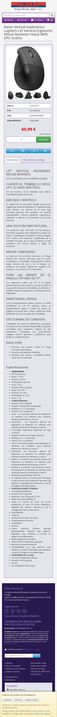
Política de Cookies (42, 713)
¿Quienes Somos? (12, 671)
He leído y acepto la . (23, 649)
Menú (10, 20)
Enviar (36, 655)
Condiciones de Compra (15, 668)
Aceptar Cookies (31, 700)
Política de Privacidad (11, 644)
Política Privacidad (12, 666)
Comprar (43, 139)
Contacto (38, 20)
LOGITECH (34, 105)
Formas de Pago (37, 668)
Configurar (8, 700)
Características (12, 160)
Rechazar (18, 700)
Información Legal (38, 663)
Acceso (23, 20)
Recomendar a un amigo (34, 160)
